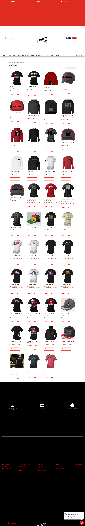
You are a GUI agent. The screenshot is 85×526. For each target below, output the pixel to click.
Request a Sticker (72, 409)
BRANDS (40, 55)
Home (9, 62)
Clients (20, 470)
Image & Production (60, 468)
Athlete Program (59, 466)
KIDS (14, 55)
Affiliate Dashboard (42, 470)
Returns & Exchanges (78, 464)
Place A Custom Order (6, 468)
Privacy (75, 466)
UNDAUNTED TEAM (15, 317)
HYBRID (58, 55)
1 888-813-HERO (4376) (25, 464)
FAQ (26, 463)
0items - (80, 55)
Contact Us (21, 463)
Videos (57, 464)
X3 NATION (30, 373)
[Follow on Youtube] (75, 38)
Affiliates (40, 467)
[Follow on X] (70, 38)
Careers (40, 464)
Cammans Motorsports (16, 90)
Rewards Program (5, 464)
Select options (15, 94)
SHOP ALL (21, 55)
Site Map (76, 467)
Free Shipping (4, 466)
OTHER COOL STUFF (31, 55)
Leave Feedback (22, 466)
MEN (4, 55)
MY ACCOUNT (49, 55)
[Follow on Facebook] (67, 38)
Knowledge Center (42, 466)
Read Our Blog (22, 467)
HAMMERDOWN (31, 90)
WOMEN (9, 55)
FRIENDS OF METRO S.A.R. (34, 202)
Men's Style (16, 62)
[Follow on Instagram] (73, 38)
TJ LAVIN (30, 230)
